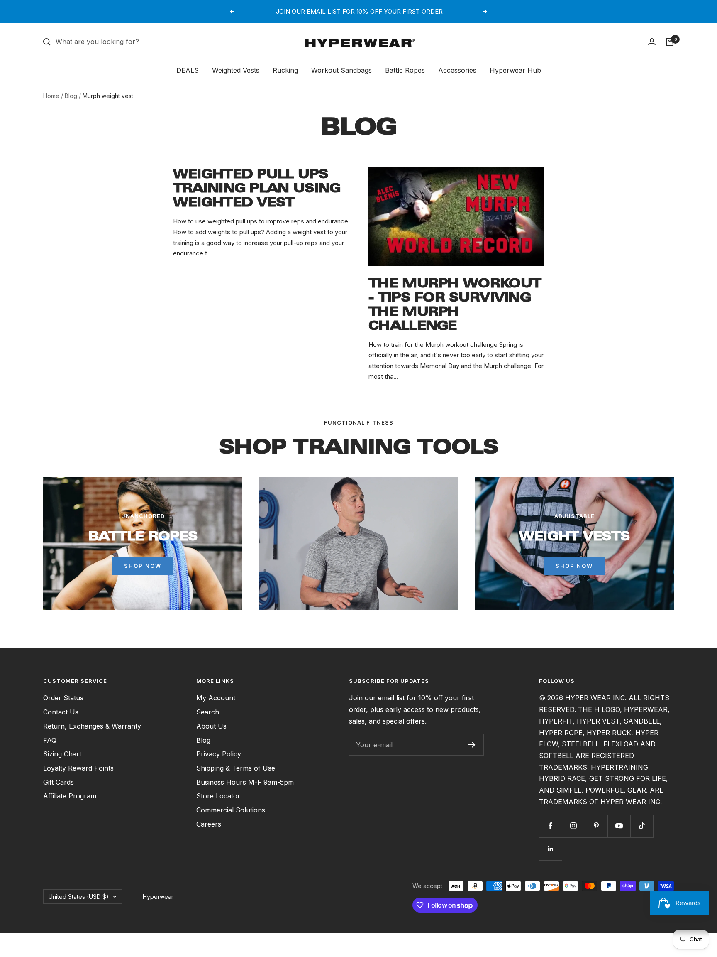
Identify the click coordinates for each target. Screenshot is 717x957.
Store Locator (218, 796)
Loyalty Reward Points (78, 768)
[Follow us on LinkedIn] (550, 848)
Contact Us (60, 712)
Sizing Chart (62, 754)
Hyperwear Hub (515, 70)
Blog (71, 95)
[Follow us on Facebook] (550, 826)
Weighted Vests (235, 70)
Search (207, 712)
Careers (208, 824)
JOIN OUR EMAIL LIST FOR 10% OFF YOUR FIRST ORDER (359, 11)
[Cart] (670, 42)
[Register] (472, 745)
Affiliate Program (69, 796)
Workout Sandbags (341, 70)
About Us (211, 726)
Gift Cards (58, 782)
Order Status (63, 698)
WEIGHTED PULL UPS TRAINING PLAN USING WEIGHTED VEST (257, 188)
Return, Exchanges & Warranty (92, 726)
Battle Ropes (405, 70)
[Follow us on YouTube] (618, 826)
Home (51, 95)
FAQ (49, 740)
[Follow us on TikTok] (641, 826)
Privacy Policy (218, 754)
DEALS (187, 70)
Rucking (285, 70)
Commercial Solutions (230, 810)
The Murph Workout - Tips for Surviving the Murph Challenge (454, 304)
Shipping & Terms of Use (235, 768)
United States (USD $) (79, 896)
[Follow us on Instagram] (573, 826)
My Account (215, 698)
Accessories (457, 70)
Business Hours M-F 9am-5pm (245, 782)
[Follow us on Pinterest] (596, 826)
